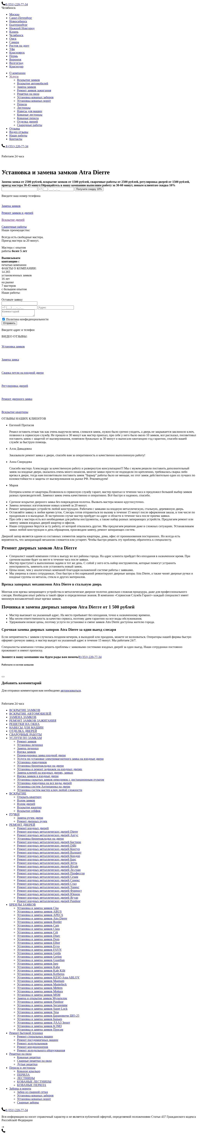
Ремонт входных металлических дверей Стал (47, 883)
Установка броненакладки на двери (40, 765)
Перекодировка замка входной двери (41, 755)
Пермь (13, 56)
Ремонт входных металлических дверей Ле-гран (49, 869)
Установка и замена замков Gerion (39, 956)
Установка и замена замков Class (38, 928)
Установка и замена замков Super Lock (42, 1008)
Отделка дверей (27, 121)
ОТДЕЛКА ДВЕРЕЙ (23, 731)
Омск (12, 38)
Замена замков (26, 87)
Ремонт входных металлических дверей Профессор (51, 873)
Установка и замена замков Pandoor (40, 1001)
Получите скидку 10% (89, 189)
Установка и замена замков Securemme (42, 1005)
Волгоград (16, 63)
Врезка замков (26, 751)
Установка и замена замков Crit (37, 932)
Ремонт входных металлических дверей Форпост (49, 890)
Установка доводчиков (32, 762)
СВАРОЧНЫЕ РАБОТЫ (25, 734)
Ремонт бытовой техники (26, 1033)
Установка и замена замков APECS (40, 915)
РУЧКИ (14, 814)
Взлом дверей (26, 804)
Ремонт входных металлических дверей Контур (48, 849)
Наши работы (18, 135)
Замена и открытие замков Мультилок (42, 998)
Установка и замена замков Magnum (40, 981)
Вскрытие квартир (29, 807)
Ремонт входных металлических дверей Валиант (49, 852)
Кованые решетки (29, 1057)
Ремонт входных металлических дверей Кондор (48, 856)
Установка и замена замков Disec (38, 935)
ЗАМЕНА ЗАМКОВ (22, 717)
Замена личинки (28, 748)
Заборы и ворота (20, 1088)
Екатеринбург (18, 24)
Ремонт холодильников (32, 1043)
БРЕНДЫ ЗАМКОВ (22, 904)
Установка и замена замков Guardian (41, 960)
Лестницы (24, 107)
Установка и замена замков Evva (38, 946)
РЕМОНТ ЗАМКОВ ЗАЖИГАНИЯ (32, 720)
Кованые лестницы (29, 114)
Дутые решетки (27, 1064)
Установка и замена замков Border (39, 922)
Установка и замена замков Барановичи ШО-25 (48, 1015)
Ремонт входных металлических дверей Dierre (47, 831)
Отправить (9, 323)
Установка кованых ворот (34, 100)
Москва (14, 14)
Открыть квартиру (29, 797)
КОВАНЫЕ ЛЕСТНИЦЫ (34, 1081)
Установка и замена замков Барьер (39, 1019)
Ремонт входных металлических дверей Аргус (47, 835)
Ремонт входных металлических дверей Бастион (49, 842)
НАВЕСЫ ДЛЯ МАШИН (26, 727)
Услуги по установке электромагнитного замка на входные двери (60, 758)
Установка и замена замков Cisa (38, 908)
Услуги (14, 76)
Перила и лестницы (22, 1067)
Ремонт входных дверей (33, 828)
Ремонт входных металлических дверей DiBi (46, 845)
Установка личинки (30, 745)
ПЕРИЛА (23, 1074)
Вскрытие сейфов (28, 810)
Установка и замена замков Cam (38, 925)
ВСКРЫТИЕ (17, 793)
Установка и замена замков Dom (38, 939)
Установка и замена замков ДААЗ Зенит (43, 1022)
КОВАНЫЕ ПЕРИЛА (31, 1085)
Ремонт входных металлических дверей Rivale (47, 866)
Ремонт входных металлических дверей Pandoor (48, 901)
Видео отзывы (18, 132)
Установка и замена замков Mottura (40, 991)
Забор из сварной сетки (32, 1092)
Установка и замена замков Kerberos (40, 974)
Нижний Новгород (21, 28)
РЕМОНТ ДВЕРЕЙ (22, 824)
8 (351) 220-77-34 (90, 657)
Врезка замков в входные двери (38, 776)
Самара (14, 42)
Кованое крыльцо (28, 1071)
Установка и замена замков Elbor (38, 942)
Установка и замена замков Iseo (37, 963)
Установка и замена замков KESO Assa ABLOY (48, 977)
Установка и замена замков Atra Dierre (42, 918)
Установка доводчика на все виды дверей (44, 783)
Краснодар (16, 66)
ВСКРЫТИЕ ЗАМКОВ (24, 710)
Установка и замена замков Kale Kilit (41, 970)
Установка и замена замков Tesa (38, 1012)
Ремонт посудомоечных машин (37, 1040)
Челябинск (16, 35)
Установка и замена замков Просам (40, 1029)
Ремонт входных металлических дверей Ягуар (47, 897)
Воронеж (15, 59)
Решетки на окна (28, 93)
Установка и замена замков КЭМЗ (39, 1026)
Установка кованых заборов (35, 97)
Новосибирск (18, 21)
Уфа (12, 49)
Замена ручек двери (30, 817)
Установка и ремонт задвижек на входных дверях (49, 769)
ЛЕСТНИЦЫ (26, 1078)
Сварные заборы (28, 1102)
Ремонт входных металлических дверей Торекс (48, 887)
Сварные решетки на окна (34, 1060)
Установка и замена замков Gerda (39, 953)
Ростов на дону (19, 45)
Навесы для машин (29, 111)
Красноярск (17, 52)
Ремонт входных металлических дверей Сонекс (48, 880)
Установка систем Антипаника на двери (43, 786)
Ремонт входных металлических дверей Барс (46, 859)
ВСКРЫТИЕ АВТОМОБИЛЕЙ (30, 713)
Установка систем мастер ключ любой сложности (49, 790)
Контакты (15, 139)
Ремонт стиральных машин (35, 1036)
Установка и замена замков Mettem (39, 987)
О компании (17, 73)
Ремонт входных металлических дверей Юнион (48, 894)
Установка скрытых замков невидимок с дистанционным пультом (60, 779)
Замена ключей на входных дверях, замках (45, 772)
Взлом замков (26, 800)
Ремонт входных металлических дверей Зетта (47, 863)
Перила (22, 104)
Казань (13, 31)
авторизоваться (71, 690)
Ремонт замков (26, 741)
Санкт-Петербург (20, 17)
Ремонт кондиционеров (32, 1047)
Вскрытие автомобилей (32, 83)
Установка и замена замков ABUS (39, 911)
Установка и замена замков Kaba (38, 967)
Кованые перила (28, 118)
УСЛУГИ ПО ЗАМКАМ (25, 738)
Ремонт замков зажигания (34, 90)
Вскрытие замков (28, 80)
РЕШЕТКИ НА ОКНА (24, 724)
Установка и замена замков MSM (38, 994)
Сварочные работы (29, 125)
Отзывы (14, 128)
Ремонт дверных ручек (32, 821)
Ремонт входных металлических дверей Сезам (47, 876)
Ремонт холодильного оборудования (41, 1050)
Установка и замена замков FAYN (39, 949)
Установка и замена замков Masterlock (42, 984)
